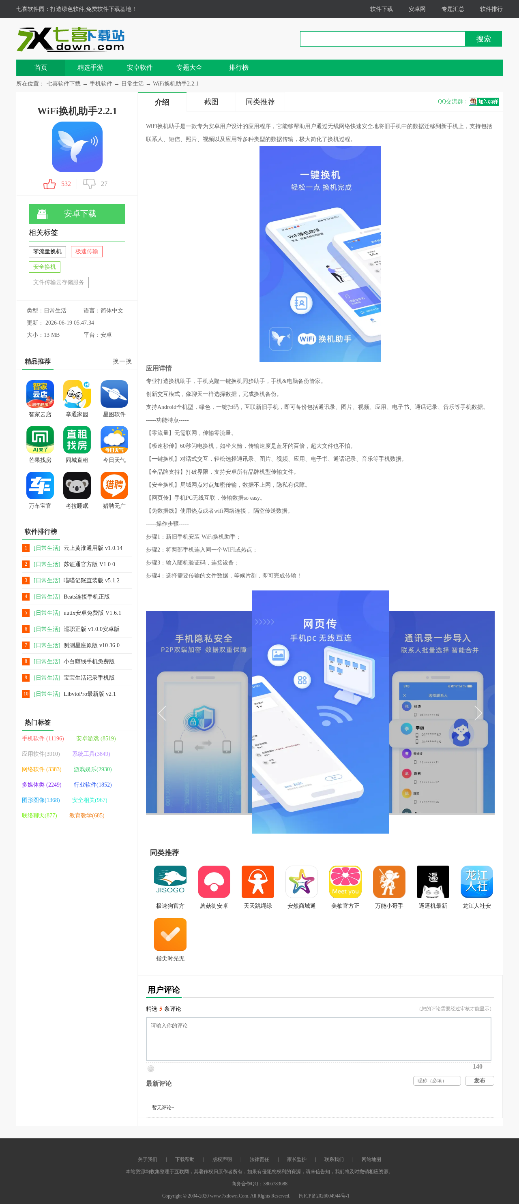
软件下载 (381, 9)
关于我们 (147, 1159)
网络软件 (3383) (42, 769)
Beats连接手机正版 (87, 597)
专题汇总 (453, 9)
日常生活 (132, 84)
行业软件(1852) (93, 785)
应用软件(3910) (41, 754)
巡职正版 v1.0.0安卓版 (92, 629)
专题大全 (189, 67)
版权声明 (222, 1159)
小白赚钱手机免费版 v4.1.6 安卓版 (89, 662)
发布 (479, 1081)
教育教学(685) (87, 816)
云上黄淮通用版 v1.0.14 (93, 548)
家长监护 (297, 1159)
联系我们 (334, 1159)
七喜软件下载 (64, 84)
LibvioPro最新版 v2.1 (90, 694)
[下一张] (407, 712)
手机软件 (102, 84)
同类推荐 (260, 102)
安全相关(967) (89, 800)
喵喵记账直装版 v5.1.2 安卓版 (92, 580)
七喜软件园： (33, 9)
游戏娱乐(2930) (93, 769)
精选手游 (90, 67)
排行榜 (239, 67)
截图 (211, 102)
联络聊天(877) (39, 816)
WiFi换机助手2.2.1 (176, 84)
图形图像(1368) (41, 800)
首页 (40, 67)
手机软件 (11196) (43, 739)
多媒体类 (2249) (42, 785)
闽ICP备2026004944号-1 (324, 1196)
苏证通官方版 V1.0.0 (89, 564)
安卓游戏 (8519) (96, 739)
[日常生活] (47, 548)
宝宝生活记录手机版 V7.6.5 (89, 678)
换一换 (122, 361)
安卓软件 (140, 67)
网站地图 (371, 1159)
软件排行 (491, 9)
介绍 (162, 102)
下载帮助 (185, 1159)
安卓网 (417, 9)
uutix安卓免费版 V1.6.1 (92, 613)
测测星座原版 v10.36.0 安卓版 (92, 645)
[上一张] (233, 712)
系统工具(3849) (91, 754)
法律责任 (259, 1159)
